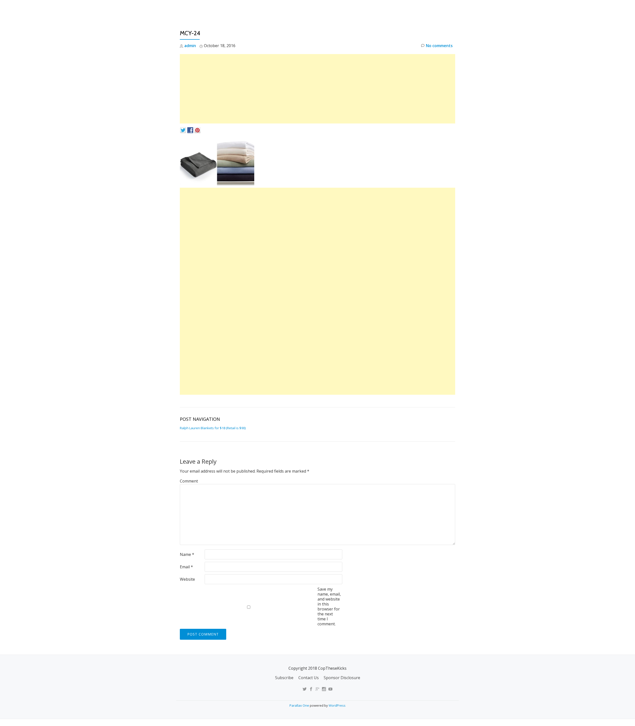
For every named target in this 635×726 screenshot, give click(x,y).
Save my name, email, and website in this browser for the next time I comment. (329, 606)
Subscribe (284, 677)
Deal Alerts (426, 9)
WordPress (337, 705)
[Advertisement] (317, 88)
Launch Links (368, 9)
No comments (439, 45)
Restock (397, 9)
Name (187, 554)
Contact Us (308, 677)
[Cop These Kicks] (229, 8)
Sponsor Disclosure (342, 677)
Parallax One (299, 705)
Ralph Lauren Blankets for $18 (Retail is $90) (213, 428)
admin (190, 45)
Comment (189, 481)
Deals (452, 9)
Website (187, 579)
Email (186, 566)
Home (341, 9)
